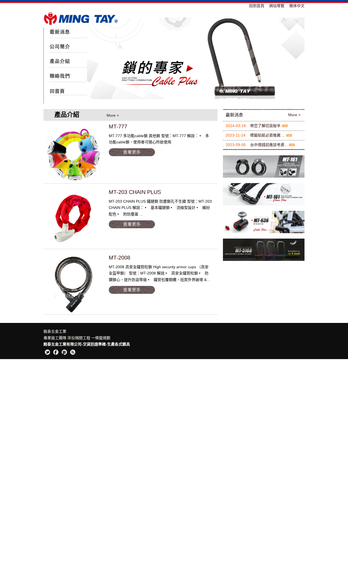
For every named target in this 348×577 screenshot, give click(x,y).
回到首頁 (256, 6)
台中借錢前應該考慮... (269, 145)
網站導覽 (276, 6)
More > (113, 115)
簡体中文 (296, 6)
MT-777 (118, 126)
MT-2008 (119, 258)
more (132, 152)
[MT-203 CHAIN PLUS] (73, 219)
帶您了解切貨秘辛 (265, 126)
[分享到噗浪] (64, 354)
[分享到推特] (48, 354)
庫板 (71, 339)
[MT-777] (73, 153)
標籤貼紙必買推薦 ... (267, 135)
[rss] (73, 354)
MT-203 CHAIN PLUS (135, 192)
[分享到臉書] (56, 354)
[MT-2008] (73, 284)
